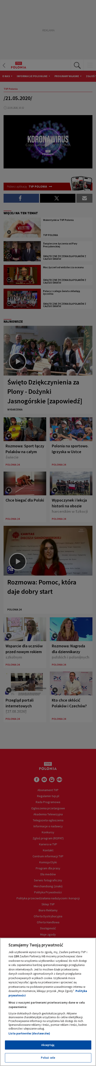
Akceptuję (47, 1045)
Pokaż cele (48, 1058)
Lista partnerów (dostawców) (29, 1033)
